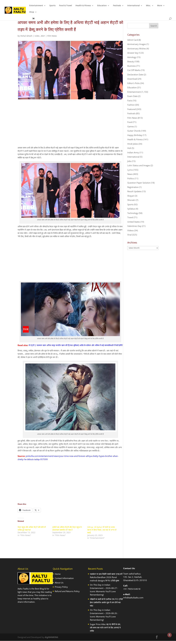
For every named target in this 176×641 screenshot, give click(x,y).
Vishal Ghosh (26, 36)
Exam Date (132, 96)
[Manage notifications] (169, 635)
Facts (129, 100)
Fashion (131, 104)
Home (58, 574)
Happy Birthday (134, 135)
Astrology (131, 57)
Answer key (132, 52)
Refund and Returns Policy (67, 591)
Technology (132, 213)
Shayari (130, 195)
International (133, 6)
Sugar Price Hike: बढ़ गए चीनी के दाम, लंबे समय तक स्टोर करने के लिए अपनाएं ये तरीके (105, 627)
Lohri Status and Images (138, 165)
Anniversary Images (136, 44)
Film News (52, 36)
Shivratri (131, 200)
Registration (133, 187)
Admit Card (132, 39)
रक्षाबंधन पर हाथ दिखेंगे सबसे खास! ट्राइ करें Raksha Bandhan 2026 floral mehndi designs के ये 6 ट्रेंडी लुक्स (106, 577)
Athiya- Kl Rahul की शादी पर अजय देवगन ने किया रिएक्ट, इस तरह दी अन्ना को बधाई (101, 530)
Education (102, 6)
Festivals (117, 6)
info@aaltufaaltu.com (133, 597)
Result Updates (134, 191)
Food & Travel (65, 6)
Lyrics (130, 169)
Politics (130, 178)
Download (132, 78)
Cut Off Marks (133, 70)
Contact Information (64, 578)
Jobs (129, 161)
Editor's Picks (133, 83)
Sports (52, 6)
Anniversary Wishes (136, 48)
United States (133, 221)
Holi (129, 148)
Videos (130, 230)
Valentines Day (134, 226)
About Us (59, 582)
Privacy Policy (61, 586)
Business (131, 65)
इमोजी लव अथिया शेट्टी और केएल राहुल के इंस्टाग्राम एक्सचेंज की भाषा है (67, 528)
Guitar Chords (134, 130)
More (159, 6)
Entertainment (36, 6)
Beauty (130, 61)
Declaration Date (135, 74)
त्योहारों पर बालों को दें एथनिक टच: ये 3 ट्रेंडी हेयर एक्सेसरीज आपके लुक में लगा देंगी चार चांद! (106, 602)
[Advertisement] (70, 125)
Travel (130, 217)
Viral (129, 234)
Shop (31, 12)
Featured (131, 109)
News (130, 174)
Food (129, 122)
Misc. (148, 6)
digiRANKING (51, 637)
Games (130, 126)
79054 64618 (133, 589)
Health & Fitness (83, 6)
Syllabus (131, 208)
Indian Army (133, 152)
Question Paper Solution (138, 182)
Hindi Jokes (132, 143)
